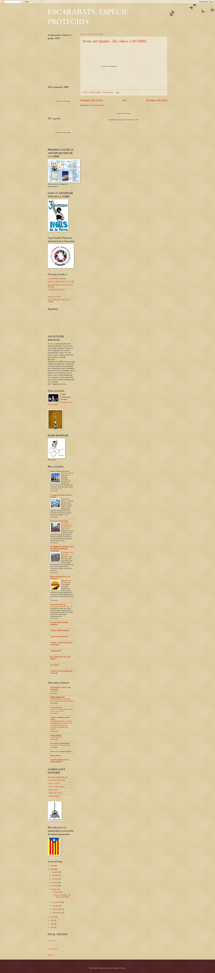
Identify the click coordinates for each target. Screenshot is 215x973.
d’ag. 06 (57, 892)
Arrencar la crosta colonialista (60, 745)
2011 (52, 920)
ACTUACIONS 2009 (55, 279)
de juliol (55, 886)
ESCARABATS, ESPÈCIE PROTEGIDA (88, 16)
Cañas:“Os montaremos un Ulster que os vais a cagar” (61, 710)
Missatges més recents (91, 100)
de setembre (57, 902)
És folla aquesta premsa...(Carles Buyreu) (60, 761)
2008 (52, 866)
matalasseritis (55, 651)
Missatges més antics (156, 100)
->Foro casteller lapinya (56, 786)
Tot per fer (64, 473)
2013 (52, 927)
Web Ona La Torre (54, 297)
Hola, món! (54, 691)
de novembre (57, 909)
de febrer (55, 875)
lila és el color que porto (59, 471)
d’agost (55, 889)
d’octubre (55, 906)
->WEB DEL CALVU (55, 793)
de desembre (57, 913)
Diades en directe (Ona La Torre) (59, 282)
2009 (52, 869)
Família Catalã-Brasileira (59, 630)
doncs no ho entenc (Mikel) (60, 751)
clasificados (51, 954)
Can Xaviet (54, 665)
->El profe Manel (54, 796)
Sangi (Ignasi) (55, 735)
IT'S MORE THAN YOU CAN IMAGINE (67, 555)
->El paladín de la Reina (56, 780)
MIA (64, 395)
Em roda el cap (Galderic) (60, 743)
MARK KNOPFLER (57, 697)
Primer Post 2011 (56, 737)
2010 (52, 917)
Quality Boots (55, 756)
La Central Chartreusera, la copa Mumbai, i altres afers (66, 526)
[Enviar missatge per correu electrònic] (117, 92)
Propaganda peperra (65, 500)
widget (119, 120)
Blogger (122, 968)
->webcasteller (53, 790)
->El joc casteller (54, 783)
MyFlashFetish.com (131, 120)
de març (55, 879)
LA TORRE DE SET (55, 290)
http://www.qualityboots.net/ (58, 777)
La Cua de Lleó (56, 707)
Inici (124, 100)
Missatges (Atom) (97, 105)
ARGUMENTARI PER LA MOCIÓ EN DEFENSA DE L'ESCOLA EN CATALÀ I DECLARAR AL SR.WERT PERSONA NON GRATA (61, 725)
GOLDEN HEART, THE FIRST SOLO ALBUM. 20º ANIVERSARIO (61, 700)
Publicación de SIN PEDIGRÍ (66, 581)
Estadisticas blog (52, 948)
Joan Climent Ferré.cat (59, 637)
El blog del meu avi (57, 604)
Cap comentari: (108, 92)
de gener (55, 872)
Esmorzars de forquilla (59, 521)
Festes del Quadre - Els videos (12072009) (114, 40)
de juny (55, 882)
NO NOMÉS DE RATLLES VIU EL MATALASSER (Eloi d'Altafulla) (61, 549)
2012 (52, 924)
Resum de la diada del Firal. (60, 606)
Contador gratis (52, 940)
